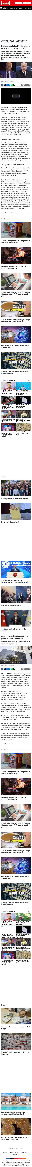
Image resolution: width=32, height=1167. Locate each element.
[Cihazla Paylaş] (14, 85)
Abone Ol (18, 3)
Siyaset (12, 40)
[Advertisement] (16, 455)
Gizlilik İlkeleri (24, 1152)
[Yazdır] (22, 85)
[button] (25, 85)
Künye (11, 1152)
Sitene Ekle (15, 1154)
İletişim (17, 1152)
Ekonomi (12, 8)
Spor (25, 8)
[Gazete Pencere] (5, 3)
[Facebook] (2, 85)
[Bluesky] (7, 85)
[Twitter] (5, 85)
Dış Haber (19, 8)
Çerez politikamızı (14, 1164)
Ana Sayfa (5, 40)
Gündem (5, 8)
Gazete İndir (27, 3)
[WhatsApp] (12, 85)
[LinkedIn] (9, 85)
